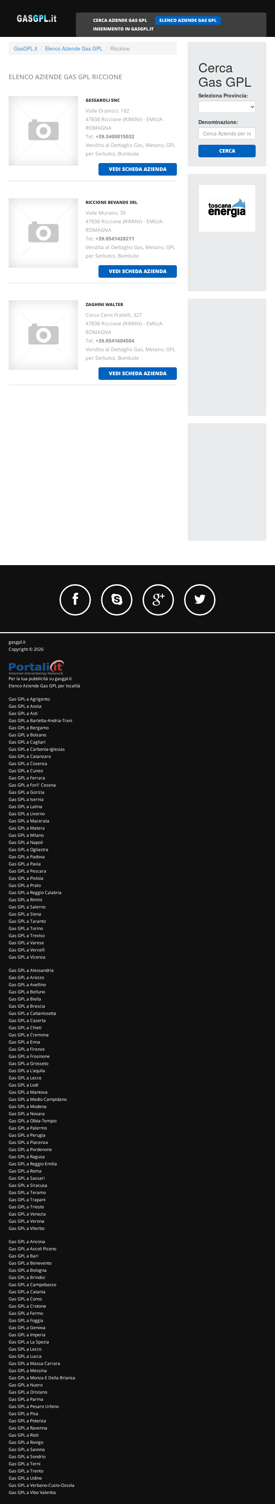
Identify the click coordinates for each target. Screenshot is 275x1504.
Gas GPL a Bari (23, 1256)
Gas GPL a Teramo (27, 1192)
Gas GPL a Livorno (27, 814)
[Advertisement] (236, 345)
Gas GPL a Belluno (27, 992)
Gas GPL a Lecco (25, 1349)
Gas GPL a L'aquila (27, 1071)
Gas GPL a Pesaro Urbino (34, 1406)
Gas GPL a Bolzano (27, 735)
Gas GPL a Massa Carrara (34, 1363)
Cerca (227, 150)
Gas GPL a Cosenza (28, 763)
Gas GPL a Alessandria (31, 970)
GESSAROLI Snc (103, 100)
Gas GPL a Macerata (29, 821)
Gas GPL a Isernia (26, 799)
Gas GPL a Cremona (29, 1035)
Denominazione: (218, 121)
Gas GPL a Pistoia (26, 878)
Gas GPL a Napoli (26, 842)
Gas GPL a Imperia (27, 1335)
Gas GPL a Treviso (27, 935)
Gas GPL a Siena (25, 914)
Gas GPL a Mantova (28, 1092)
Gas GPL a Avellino (27, 985)
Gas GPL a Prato (25, 885)
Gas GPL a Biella (25, 999)
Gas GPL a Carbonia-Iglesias (37, 749)
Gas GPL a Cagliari (27, 742)
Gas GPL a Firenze (27, 1049)
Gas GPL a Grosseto (28, 1063)
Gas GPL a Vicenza (27, 957)
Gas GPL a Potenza (27, 1421)
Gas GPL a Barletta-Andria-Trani (40, 720)
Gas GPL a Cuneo (26, 771)
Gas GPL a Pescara (27, 871)
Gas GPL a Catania (27, 1292)
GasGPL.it (25, 48)
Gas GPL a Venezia (27, 1214)
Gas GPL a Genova (27, 1327)
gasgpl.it (17, 642)
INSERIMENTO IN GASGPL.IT (123, 29)
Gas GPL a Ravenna (28, 1428)
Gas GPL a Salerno (27, 907)
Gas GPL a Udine (25, 1478)
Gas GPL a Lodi (23, 1085)
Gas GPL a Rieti (24, 1435)
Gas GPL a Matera (27, 828)
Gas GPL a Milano (26, 835)
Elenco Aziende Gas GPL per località (44, 686)
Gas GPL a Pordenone (30, 1149)
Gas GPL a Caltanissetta (32, 1013)
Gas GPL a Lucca (25, 1356)
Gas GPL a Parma (26, 1399)
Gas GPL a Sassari (27, 1178)
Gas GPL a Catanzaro (30, 756)
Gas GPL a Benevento (30, 1263)
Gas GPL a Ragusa (27, 1157)
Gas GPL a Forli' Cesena (32, 785)
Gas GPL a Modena (28, 1106)
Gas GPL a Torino (26, 928)
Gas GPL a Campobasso (32, 1284)
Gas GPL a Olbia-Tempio (33, 1121)
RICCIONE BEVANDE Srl (112, 202)
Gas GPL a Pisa (23, 1413)
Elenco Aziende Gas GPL (73, 48)
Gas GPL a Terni (24, 1464)
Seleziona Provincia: (223, 95)
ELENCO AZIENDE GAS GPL (188, 20)
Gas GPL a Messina (28, 1370)
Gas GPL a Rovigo (26, 1442)
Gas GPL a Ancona (27, 1241)
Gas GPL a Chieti (25, 1028)
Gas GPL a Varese (26, 943)
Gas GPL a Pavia (25, 864)
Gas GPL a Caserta (27, 1020)
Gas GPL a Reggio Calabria (35, 892)
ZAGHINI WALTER (104, 304)
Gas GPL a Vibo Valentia (32, 1492)
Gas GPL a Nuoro (26, 1385)
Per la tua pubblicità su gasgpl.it (40, 678)
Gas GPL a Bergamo (29, 728)
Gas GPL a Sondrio (27, 1456)
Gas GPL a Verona (26, 1221)
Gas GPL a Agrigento (29, 699)
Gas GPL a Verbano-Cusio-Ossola (41, 1485)
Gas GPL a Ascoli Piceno (32, 1249)
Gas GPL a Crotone (27, 1306)
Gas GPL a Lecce (25, 1078)
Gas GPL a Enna (24, 1042)
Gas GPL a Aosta (25, 706)
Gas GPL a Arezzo (26, 977)
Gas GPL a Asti (23, 713)
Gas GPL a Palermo (28, 1128)
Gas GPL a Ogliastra (28, 849)
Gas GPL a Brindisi (27, 1277)
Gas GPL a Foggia (26, 1320)
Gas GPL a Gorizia (26, 792)
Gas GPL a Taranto (27, 921)
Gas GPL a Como (25, 1299)
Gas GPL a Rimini (25, 900)
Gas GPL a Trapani (27, 1200)
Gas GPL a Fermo (26, 1313)
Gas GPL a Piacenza (28, 1142)
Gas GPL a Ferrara (27, 778)
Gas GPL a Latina (25, 806)
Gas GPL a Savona (27, 1449)
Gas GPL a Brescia (27, 1006)
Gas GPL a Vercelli (27, 950)
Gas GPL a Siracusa (28, 1185)
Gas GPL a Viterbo (26, 1228)
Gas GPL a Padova (27, 857)
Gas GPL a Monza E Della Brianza (42, 1378)
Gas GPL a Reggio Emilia (33, 1164)
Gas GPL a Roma (25, 1171)
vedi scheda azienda (138, 169)
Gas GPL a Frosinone (29, 1056)
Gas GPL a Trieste (26, 1207)
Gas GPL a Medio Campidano (38, 1099)
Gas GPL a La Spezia (29, 1342)
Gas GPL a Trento (26, 1471)
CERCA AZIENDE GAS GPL (120, 20)
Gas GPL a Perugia (27, 1135)
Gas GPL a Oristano (28, 1392)
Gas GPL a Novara (27, 1114)
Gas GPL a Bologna (28, 1270)
